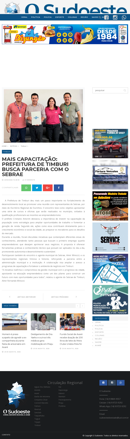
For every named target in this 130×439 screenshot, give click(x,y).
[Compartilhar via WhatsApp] (124, 17)
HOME (4, 146)
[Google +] (48, 187)
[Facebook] (58, 187)
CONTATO (6, 435)
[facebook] (106, 17)
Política (35, 17)
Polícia (48, 17)
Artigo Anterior (23, 297)
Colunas (72, 17)
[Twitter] (37, 187)
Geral (24, 17)
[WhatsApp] (26, 187)
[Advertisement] (65, 65)
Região (84, 17)
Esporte (59, 17)
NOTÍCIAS (13, 146)
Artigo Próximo (63, 297)
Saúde (95, 17)
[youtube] (115, 17)
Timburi (24, 146)
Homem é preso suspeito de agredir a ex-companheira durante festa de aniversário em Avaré (14, 340)
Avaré (98, 345)
